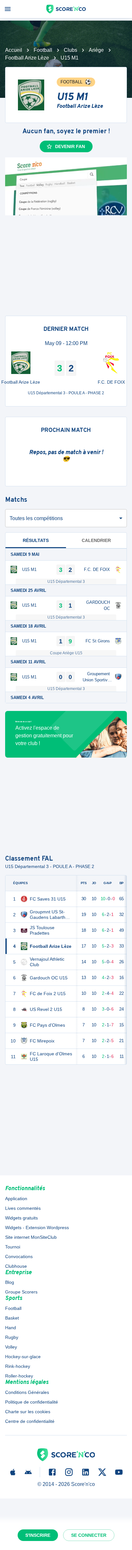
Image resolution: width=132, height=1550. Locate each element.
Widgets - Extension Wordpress (37, 1227)
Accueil (13, 50)
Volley (11, 1346)
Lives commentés (23, 1208)
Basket (12, 1318)
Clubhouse (16, 1266)
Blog (9, 1282)
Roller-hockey (19, 1375)
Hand (10, 1327)
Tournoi (12, 1246)
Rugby (11, 1337)
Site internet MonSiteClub (31, 1237)
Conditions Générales (27, 1392)
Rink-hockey (17, 1366)
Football (43, 50)
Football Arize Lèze (27, 58)
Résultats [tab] (36, 540)
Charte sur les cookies (27, 1411)
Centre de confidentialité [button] (29, 1421)
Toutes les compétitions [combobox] (36, 518)
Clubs (70, 50)
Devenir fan (70, 146)
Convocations (19, 1256)
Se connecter (88, 1535)
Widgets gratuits (21, 1217)
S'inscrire (37, 1535)
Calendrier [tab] (96, 540)
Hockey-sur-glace (23, 1356)
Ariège (96, 50)
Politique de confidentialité (31, 1402)
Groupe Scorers (21, 1291)
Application (16, 1198)
